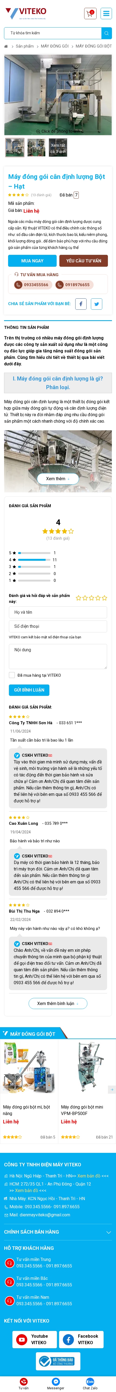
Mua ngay (32, 260)
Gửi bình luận (29, 690)
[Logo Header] (28, 13)
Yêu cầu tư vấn (83, 260)
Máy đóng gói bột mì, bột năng (26, 1110)
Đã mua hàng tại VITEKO (39, 675)
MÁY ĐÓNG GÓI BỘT (94, 46)
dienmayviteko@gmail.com (45, 1214)
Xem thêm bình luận (55, 1003)
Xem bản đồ (88, 1176)
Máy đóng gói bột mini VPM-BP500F (82, 1110)
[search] (106, 33)
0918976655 (77, 284)
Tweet (96, 301)
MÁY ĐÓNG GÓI (55, 46)
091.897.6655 (67, 1206)
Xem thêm (55, 478)
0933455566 (36, 284)
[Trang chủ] (6, 46)
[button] (112, 1090)
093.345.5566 (38, 1206)
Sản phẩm (25, 46)
